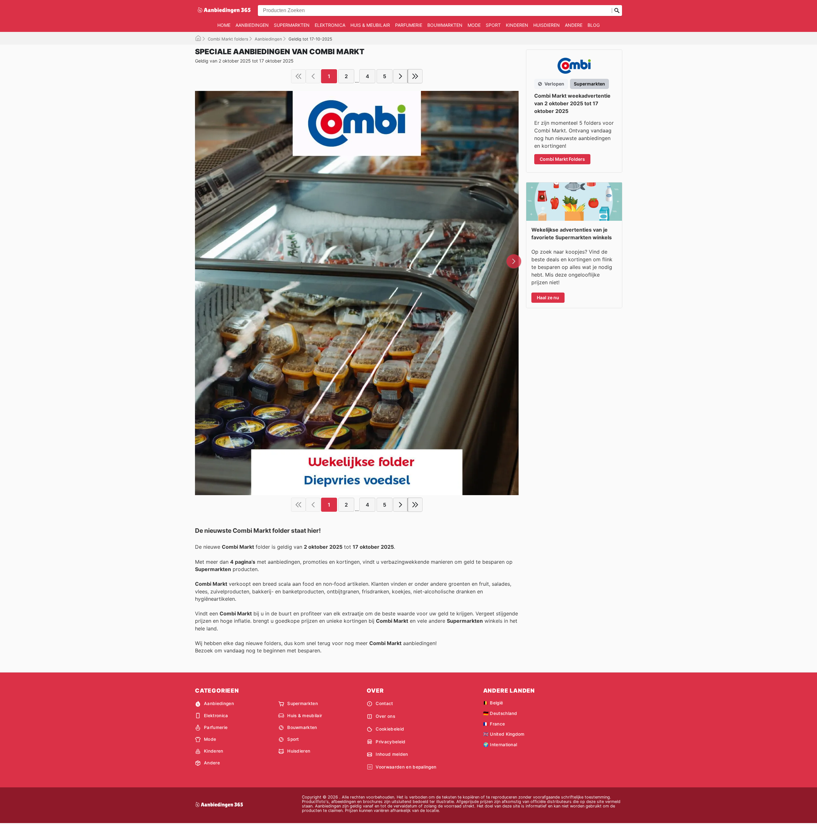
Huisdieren (546, 25)
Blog (594, 25)
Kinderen (517, 25)
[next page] (400, 76)
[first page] (298, 76)
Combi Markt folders (228, 38)
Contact (384, 703)
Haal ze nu (548, 297)
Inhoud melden (392, 754)
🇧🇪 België (493, 702)
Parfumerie (408, 25)
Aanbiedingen (252, 25)
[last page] (415, 76)
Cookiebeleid (390, 729)
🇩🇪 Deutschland (500, 713)
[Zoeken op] (617, 10)
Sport (493, 25)
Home (223, 25)
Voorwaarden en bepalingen (406, 766)
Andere (573, 25)
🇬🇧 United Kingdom (504, 734)
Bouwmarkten (444, 25)
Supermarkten (292, 25)
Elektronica (330, 25)
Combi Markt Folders (562, 159)
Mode (474, 25)
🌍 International (500, 744)
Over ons (385, 716)
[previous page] (313, 76)
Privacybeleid (390, 741)
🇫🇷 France (494, 723)
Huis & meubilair (370, 25)
